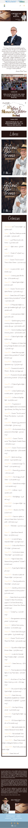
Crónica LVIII (8, 663)
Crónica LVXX (5, 753)
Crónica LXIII (8, 707)
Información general (10, 815)
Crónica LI (7, 612)
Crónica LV (7, 638)
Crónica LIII (7, 625)
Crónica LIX (7, 670)
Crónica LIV (7, 632)
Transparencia (8, 818)
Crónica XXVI (8, 422)
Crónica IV (7, 253)
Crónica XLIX (8, 588)
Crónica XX (7, 375)
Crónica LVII (7, 654)
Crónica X (7, 295)
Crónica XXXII (8, 470)
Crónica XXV (7, 413)
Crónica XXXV (8, 490)
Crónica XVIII (8, 362)
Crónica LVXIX (7, 747)
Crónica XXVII (8, 429)
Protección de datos (17, 818)
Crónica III (7, 246)
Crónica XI (7, 305)
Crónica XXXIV (8, 483)
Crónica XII (7, 314)
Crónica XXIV (8, 404)
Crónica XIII (7, 321)
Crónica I (7, 233)
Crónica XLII (7, 539)
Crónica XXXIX (8, 516)
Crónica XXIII (8, 397)
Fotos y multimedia (10, 816)
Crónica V (7, 260)
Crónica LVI (7, 647)
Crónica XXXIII (8, 477)
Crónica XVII (7, 352)
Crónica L (7, 597)
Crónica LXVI (8, 727)
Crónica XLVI (8, 568)
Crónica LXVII (8, 733)
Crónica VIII (7, 282)
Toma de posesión (8, 227)
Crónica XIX (7, 368)
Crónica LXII (7, 695)
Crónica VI (7, 269)
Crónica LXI (7, 689)
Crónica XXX (7, 457)
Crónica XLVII (8, 575)
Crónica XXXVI (8, 497)
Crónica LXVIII (7, 740)
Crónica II (7, 240)
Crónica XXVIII (8, 438)
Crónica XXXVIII (8, 510)
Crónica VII (7, 275)
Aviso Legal (13, 819)
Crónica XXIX (8, 448)
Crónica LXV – (8, 720)
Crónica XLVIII (8, 581)
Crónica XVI (7, 343)
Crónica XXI (7, 384)
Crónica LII (7, 618)
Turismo (18, 815)
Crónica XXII (7, 391)
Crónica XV (7, 336)
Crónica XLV (7, 559)
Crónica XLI (7, 532)
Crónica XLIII (8, 545)
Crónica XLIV (8, 552)
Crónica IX (7, 289)
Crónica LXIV (8, 714)
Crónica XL (7, 526)
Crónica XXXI (8, 464)
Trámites (18, 816)
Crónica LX (7, 679)
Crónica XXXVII (8, 503)
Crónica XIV (7, 330)
